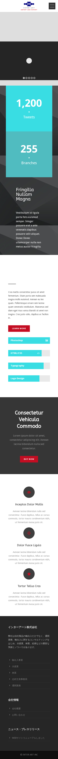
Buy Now (29, 459)
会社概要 (16, 708)
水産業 (15, 666)
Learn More (19, 328)
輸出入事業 (17, 660)
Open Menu (52, 6)
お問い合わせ (18, 715)
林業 (14, 673)
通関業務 (16, 685)
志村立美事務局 (19, 679)
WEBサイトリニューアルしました (28, 738)
